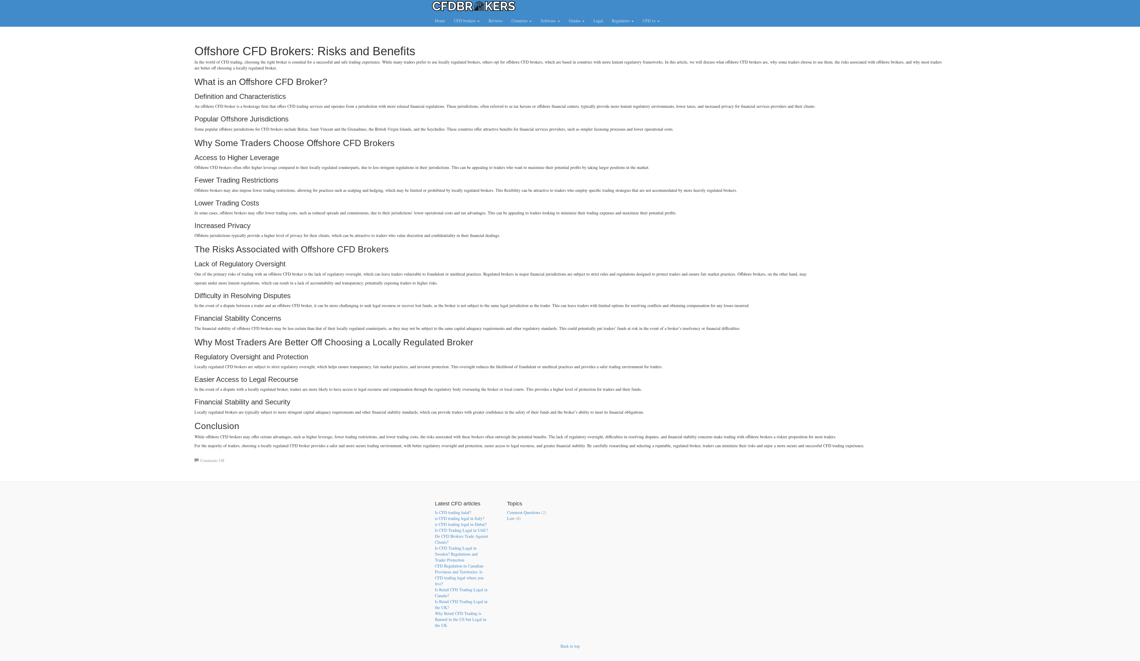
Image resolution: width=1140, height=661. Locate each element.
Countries (520, 20)
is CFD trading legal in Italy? (459, 518)
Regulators (621, 20)
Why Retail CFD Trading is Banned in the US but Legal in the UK (460, 619)
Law (510, 518)
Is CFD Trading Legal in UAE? (461, 530)
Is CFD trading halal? (453, 512)
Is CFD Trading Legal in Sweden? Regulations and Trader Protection (456, 554)
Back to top (570, 646)
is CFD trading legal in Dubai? (461, 524)
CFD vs (650, 20)
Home (440, 20)
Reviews (496, 20)
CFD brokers (465, 20)
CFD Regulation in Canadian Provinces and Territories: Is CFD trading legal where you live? (459, 574)
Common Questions (523, 512)
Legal (598, 20)
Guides (575, 20)
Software (549, 20)
